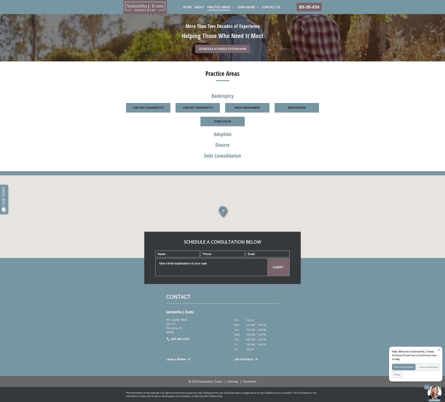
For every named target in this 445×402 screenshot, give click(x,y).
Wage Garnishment (247, 107)
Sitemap (232, 381)
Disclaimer (250, 381)
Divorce (222, 145)
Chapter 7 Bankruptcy (198, 107)
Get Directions (244, 359)
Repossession (297, 107)
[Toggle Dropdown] (232, 7)
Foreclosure (222, 121)
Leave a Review (176, 359)
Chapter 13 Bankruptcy (148, 107)
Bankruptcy (222, 96)
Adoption (222, 134)
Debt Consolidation (222, 155)
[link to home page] (145, 7)
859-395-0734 (180, 339)
